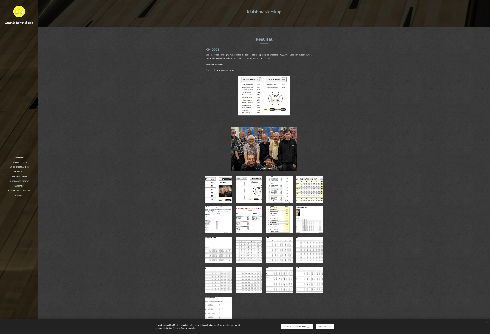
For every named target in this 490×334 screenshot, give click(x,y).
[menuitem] (19, 157)
